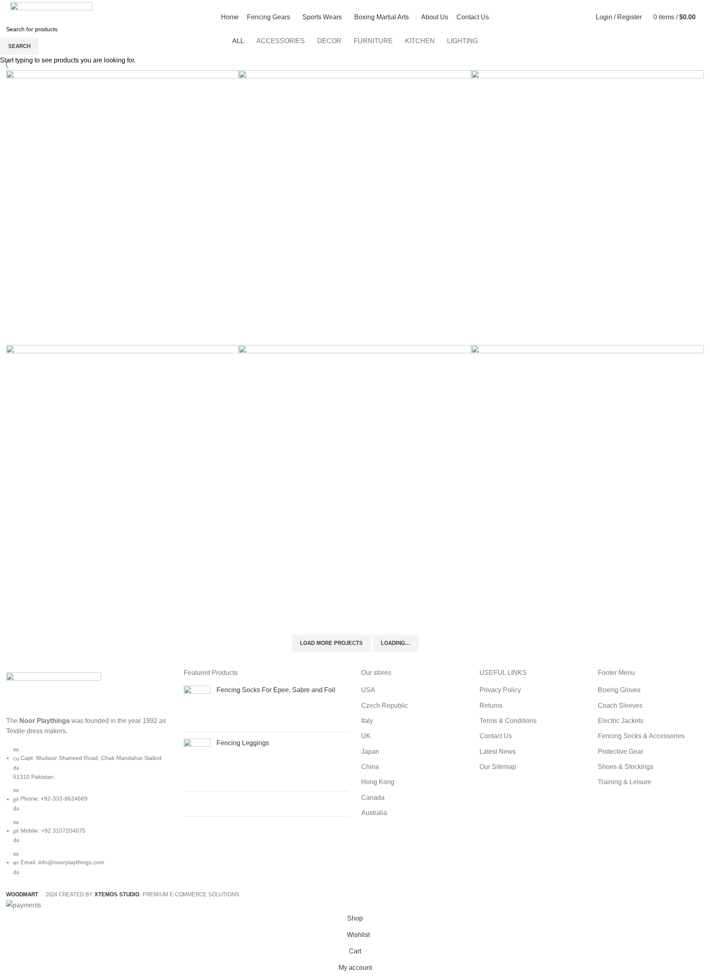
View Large (232, 76)
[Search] (704, 17)
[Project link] (122, 207)
